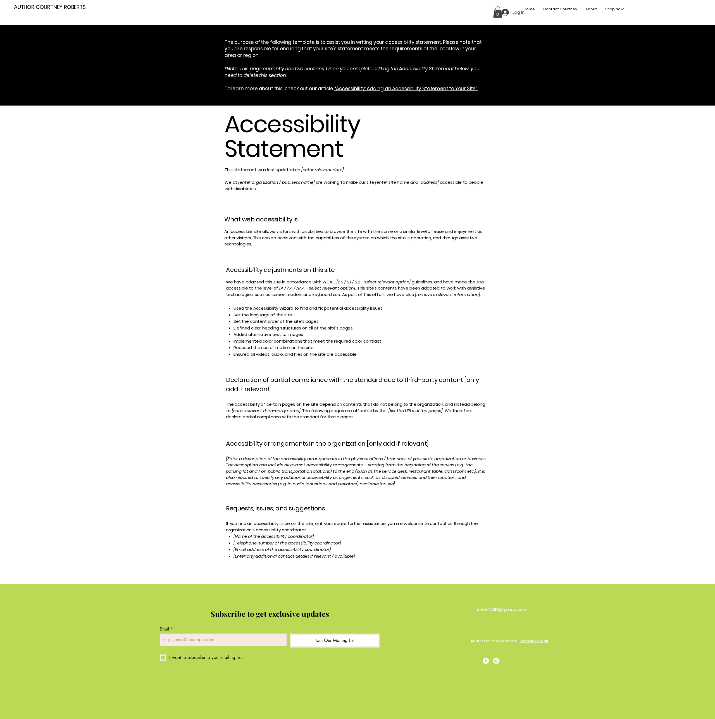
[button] (497, 12)
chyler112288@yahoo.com (501, 609)
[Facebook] (486, 661)
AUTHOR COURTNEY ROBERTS (50, 7)
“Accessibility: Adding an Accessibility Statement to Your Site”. (406, 88)
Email (166, 629)
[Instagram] (496, 661)
